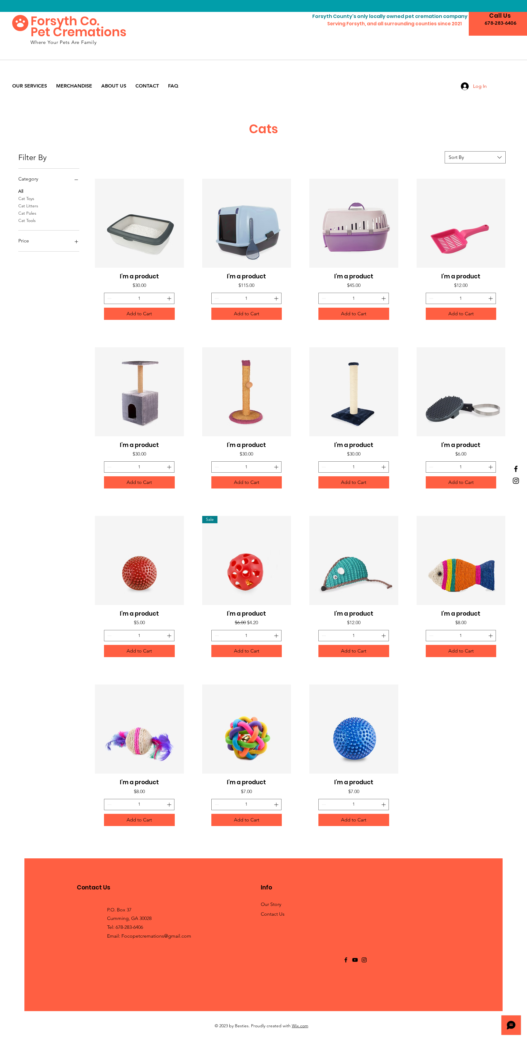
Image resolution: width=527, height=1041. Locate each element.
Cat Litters (28, 206)
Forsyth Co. (64, 21)
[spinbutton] (139, 298)
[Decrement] (109, 298)
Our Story (271, 904)
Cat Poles (27, 213)
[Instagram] (516, 481)
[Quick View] (139, 223)
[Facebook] (516, 469)
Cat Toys (26, 198)
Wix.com (300, 1025)
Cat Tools (27, 220)
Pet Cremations (78, 32)
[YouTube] (355, 960)
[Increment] (170, 298)
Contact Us (273, 914)
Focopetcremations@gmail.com (156, 936)
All (20, 191)
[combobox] (475, 157)
